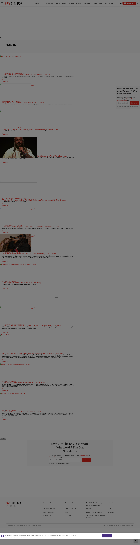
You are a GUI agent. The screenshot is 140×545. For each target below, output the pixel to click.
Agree (107, 535)
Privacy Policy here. (21, 537)
